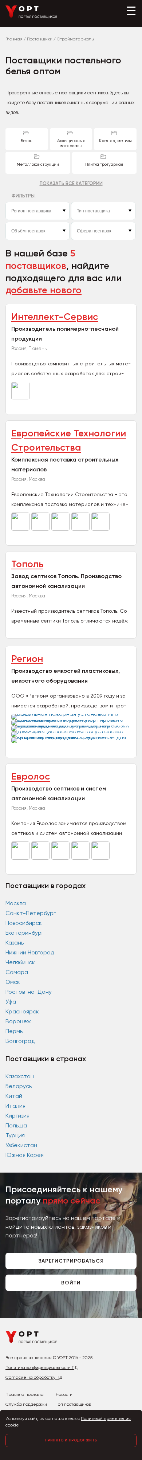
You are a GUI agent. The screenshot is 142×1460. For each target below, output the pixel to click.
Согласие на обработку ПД (33, 1377)
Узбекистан (21, 1145)
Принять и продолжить (71, 1440)
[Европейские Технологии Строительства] (21, 528)
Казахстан (19, 1076)
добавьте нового (43, 290)
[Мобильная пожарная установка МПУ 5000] (71, 713)
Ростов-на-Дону (28, 991)
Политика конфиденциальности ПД (41, 1367)
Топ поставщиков (73, 1404)
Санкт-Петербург (30, 913)
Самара (16, 972)
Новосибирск (23, 922)
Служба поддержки (26, 1404)
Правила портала (24, 1394)
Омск (12, 981)
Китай (13, 1095)
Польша (16, 1125)
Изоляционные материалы (71, 143)
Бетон (26, 140)
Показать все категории (71, 183)
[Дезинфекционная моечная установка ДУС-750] (71, 731)
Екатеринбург (24, 932)
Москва (15, 903)
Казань (14, 942)
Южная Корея (24, 1154)
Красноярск (22, 1011)
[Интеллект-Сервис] (21, 398)
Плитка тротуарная (104, 164)
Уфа (10, 1001)
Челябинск (20, 962)
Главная (14, 39)
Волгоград (20, 1040)
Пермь (14, 1031)
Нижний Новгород (29, 952)
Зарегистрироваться (71, 1261)
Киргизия (17, 1115)
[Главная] (31, 16)
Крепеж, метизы (115, 140)
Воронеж (18, 1021)
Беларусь (18, 1086)
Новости (64, 1394)
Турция (15, 1135)
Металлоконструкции (38, 164)
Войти (71, 1283)
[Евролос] (21, 857)
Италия (15, 1105)
